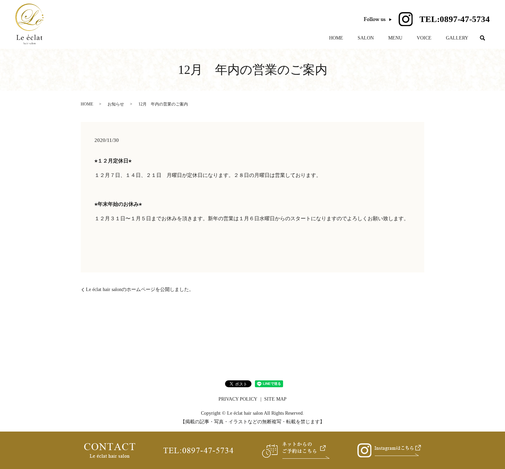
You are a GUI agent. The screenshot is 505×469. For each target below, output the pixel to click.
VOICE (424, 38)
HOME (336, 38)
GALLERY (457, 38)
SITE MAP (275, 399)
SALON (366, 38)
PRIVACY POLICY (237, 399)
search (482, 38)
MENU (395, 38)
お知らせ (116, 104)
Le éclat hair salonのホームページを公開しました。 (140, 289)
